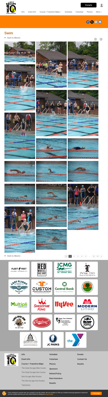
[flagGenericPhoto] (27, 59)
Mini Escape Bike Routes (32, 376)
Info (23, 12)
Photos (89, 12)
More (98, 12)
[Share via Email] (96, 22)
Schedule (68, 12)
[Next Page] (101, 39)
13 (97, 256)
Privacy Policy (49, 394)
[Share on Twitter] (92, 22)
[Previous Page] (95, 39)
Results (52, 383)
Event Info (32, 12)
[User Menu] (102, 5)
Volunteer (79, 12)
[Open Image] (19, 52)
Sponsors (53, 369)
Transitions (26, 385)
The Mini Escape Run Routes (33, 381)
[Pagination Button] (101, 256)
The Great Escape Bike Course (34, 368)
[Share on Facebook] (88, 22)
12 (93, 256)
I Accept (96, 393)
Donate (88, 5)
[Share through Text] (100, 22)
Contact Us (82, 359)
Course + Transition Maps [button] (50, 12)
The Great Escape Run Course (33, 372)
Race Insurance (55, 378)
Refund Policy (55, 374)
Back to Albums (13, 38)
